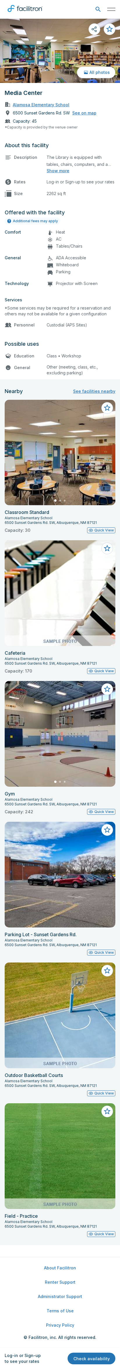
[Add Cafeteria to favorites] (107, 548)
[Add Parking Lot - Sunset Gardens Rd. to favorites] (107, 830)
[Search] (98, 9)
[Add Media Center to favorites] (109, 29)
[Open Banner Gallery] (60, 51)
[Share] (94, 29)
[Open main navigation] (111, 9)
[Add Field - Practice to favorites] (107, 1111)
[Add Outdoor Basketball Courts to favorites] (107, 971)
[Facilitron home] (25, 13)
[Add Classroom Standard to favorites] (107, 408)
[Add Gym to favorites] (107, 689)
